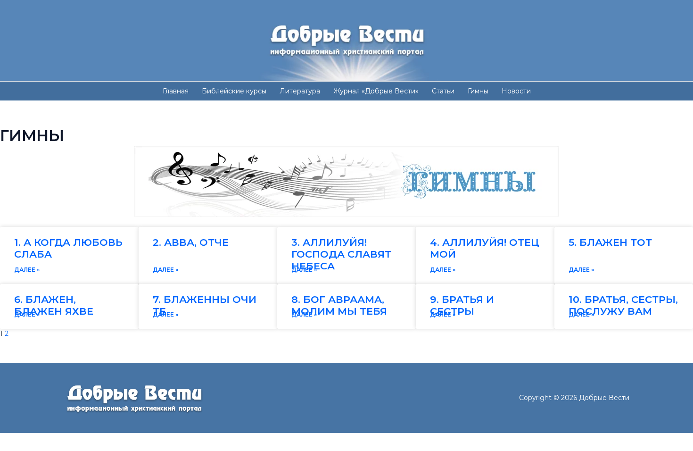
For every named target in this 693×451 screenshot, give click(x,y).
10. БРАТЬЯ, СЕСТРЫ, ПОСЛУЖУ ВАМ (623, 305)
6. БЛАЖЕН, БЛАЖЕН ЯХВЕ (53, 305)
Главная (176, 91)
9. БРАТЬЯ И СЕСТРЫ (462, 305)
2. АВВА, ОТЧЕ (191, 242)
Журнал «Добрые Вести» (376, 91)
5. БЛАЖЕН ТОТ (610, 242)
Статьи (443, 91)
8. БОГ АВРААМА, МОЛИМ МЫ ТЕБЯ (339, 305)
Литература (300, 91)
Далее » (27, 269)
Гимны (478, 91)
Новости (516, 91)
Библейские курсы (234, 91)
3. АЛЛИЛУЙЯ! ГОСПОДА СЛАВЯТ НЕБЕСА (341, 254)
